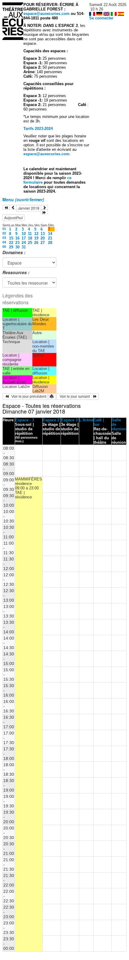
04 (4, 242)
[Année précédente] (6, 207)
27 (42, 242)
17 (24, 238)
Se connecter (101, 18)
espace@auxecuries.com (46, 13)
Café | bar (99, 422)
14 (50, 233)
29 (11, 247)
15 (11, 238)
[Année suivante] (44, 212)
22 (11, 242)
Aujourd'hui (13, 217)
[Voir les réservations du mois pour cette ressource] (12, 207)
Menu (23, 199)
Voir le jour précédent (27, 396)
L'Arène (86, 420)
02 (4, 233)
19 (36, 238)
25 (30, 242)
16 (17, 238)
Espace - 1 (24, 420)
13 (42, 233)
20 (42, 238)
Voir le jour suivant (75, 396)
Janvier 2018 (28, 208)
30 (17, 247)
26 (36, 242)
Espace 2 (51, 420)
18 (30, 238)
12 (36, 233)
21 (50, 238)
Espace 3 (69, 420)
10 (24, 233)
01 (4, 229)
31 (24, 247)
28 (50, 242)
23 (17, 242)
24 (24, 242)
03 (4, 237)
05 (4, 246)
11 (30, 233)
